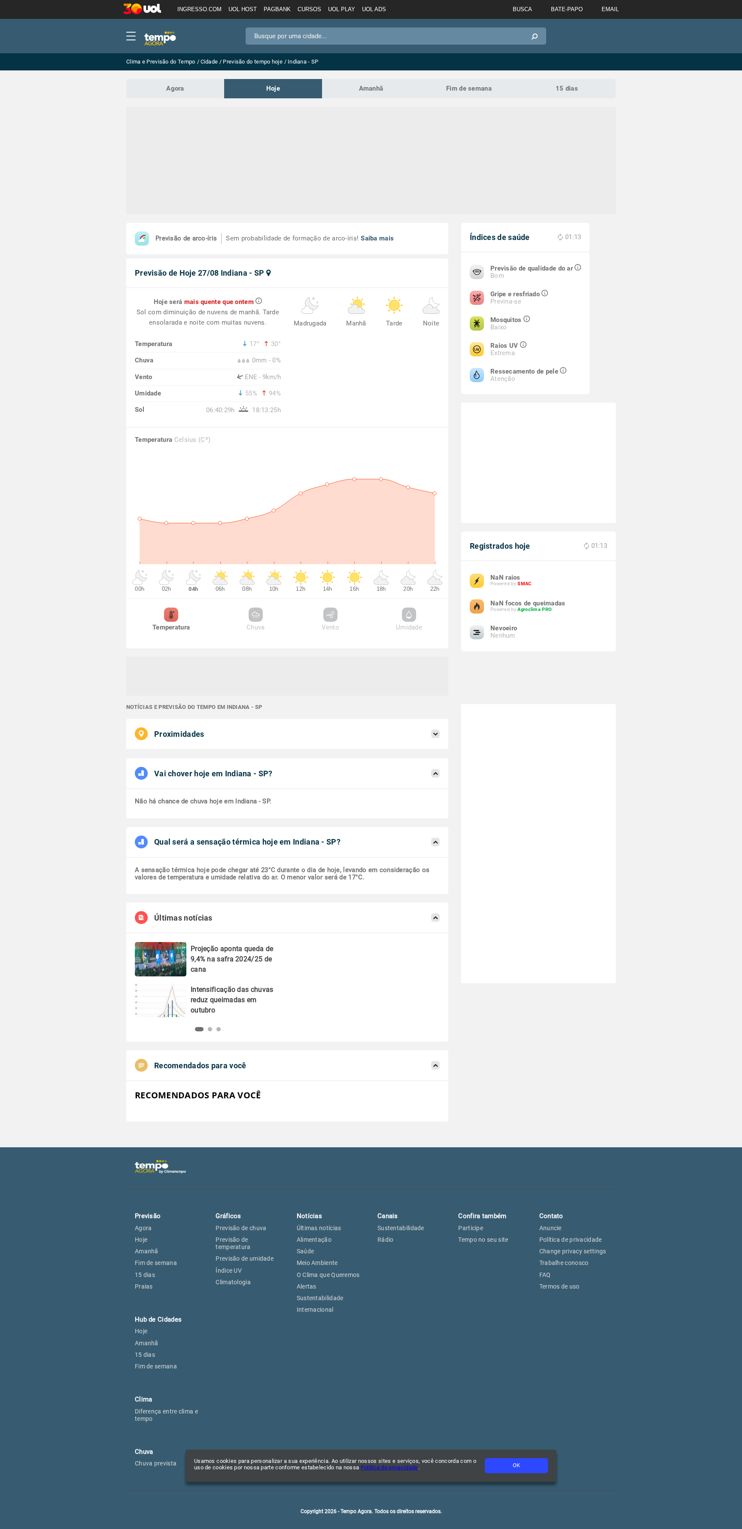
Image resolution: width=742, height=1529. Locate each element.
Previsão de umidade (245, 1258)
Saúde (305, 1251)
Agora (175, 88)
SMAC (524, 584)
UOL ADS (374, 9)
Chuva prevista (155, 1463)
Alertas (306, 1286)
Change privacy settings (572, 1251)
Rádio (385, 1239)
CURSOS (309, 9)
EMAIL (610, 9)
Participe (470, 1228)
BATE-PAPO (567, 9)
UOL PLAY (341, 9)
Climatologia (233, 1282)
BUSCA (522, 9)
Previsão (148, 1216)
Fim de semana (469, 88)
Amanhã (371, 88)
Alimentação (314, 1239)
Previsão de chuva (241, 1228)
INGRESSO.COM (199, 9)
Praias (144, 1286)
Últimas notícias (319, 1228)
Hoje (273, 88)
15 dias (567, 88)
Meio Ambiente (317, 1262)
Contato (551, 1216)
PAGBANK (277, 9)
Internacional (315, 1309)
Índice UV (229, 1270)
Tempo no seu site (483, 1239)
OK (516, 1465)
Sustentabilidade (320, 1298)
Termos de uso (559, 1286)
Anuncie (550, 1228)
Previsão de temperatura (233, 1243)
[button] (199, 1029)
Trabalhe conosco (564, 1262)
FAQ (545, 1274)
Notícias (309, 1216)
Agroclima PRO (534, 609)
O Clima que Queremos (328, 1274)
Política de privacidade (389, 1467)
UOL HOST (242, 9)
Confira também (482, 1216)
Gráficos (228, 1216)
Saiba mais (377, 238)
